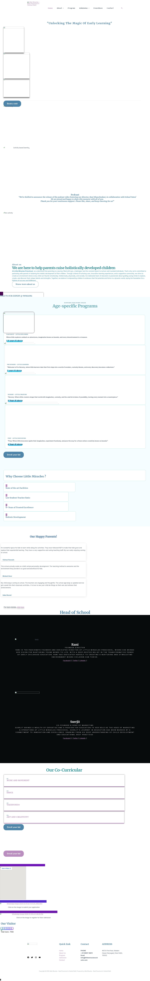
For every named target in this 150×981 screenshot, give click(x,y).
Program (71, 8)
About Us (62, 953)
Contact (110, 8)
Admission (83, 8)
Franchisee (98, 8)
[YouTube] (40, 957)
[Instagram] (36, 957)
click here (20, 607)
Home (50, 8)
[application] (63, 8)
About (59, 8)
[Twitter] (32, 957)
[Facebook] (28, 957)
